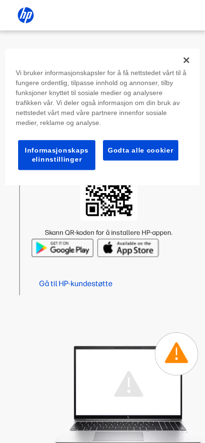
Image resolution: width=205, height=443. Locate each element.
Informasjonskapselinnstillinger (57, 154)
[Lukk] (186, 59)
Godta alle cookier (141, 150)
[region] (102, 116)
